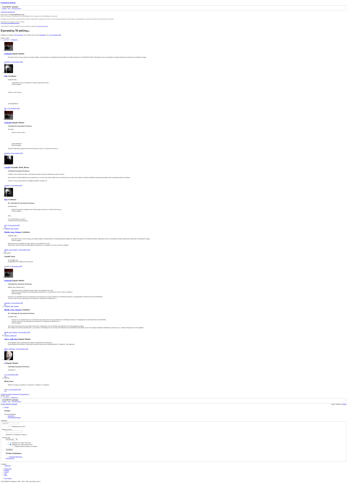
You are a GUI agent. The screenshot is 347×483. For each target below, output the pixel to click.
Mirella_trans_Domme (12, 232)
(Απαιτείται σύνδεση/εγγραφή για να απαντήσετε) (15, 394)
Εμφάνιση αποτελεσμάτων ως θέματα (26, 446)
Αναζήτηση (11, 416)
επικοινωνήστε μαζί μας (42, 26)
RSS (5, 475)
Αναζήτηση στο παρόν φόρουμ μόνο (21, 444)
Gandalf (7, 167)
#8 (5, 304)
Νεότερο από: (6, 437)
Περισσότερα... (10, 458)
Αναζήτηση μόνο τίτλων (18, 426)
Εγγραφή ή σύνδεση (8, 3)
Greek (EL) (7, 465)
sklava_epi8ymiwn (11, 339)
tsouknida (42, 35)
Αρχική (6, 472)
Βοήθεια (6, 470)
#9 (5, 334)
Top (5, 473)
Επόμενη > (15, 39)
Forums (6, 407)
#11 (5, 376)
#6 (5, 251)
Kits (5, 76)
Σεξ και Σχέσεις (18, 35)
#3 (5, 155)
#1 (5, 63)
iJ (5, 363)
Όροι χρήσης (8, 478)
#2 (5, 110)
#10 (5, 350)
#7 (5, 268)
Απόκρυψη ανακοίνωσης (8, 12)
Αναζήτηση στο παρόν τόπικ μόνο (21, 443)
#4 (5, 187)
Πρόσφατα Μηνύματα (14, 417)
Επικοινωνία (7, 469)
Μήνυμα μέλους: (7, 429)
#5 (5, 227)
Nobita (344, 404)
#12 (5, 391)
